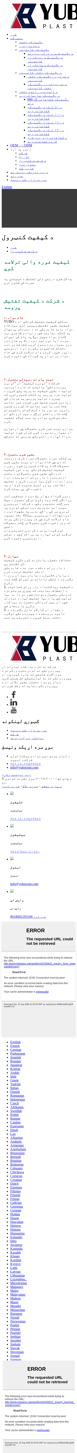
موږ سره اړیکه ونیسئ (28, 180)
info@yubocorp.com (24, 767)
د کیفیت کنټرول (32, 160)
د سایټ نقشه (51, 786)
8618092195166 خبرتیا (28, 916)
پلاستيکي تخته (31, 42)
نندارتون (27, 164)
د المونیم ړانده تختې (38, 92)
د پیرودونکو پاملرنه (29, 172)
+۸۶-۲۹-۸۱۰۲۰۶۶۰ (25, 851)
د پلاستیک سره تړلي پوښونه (50, 53)
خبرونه (16, 176)
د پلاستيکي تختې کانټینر (40, 72)
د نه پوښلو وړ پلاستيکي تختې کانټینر (47, 86)
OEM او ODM (21, 145)
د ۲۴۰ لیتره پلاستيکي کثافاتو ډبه (45, 132)
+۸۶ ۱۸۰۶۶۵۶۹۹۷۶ (25, 763)
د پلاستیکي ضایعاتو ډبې (39, 95)
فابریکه (26, 168)
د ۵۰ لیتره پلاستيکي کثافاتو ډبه (44, 109)
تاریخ (24, 157)
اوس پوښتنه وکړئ (16, 774)
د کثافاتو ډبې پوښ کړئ (47, 137)
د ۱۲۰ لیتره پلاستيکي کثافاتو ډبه (45, 124)
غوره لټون (11, 786)
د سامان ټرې (29, 46)
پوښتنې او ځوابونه (27, 738)
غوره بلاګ (30, 786)
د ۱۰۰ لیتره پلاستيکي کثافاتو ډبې (45, 116)
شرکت (23, 153)
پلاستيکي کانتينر (34, 49)
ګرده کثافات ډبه (42, 141)
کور (13, 34)
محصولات (16, 38)
